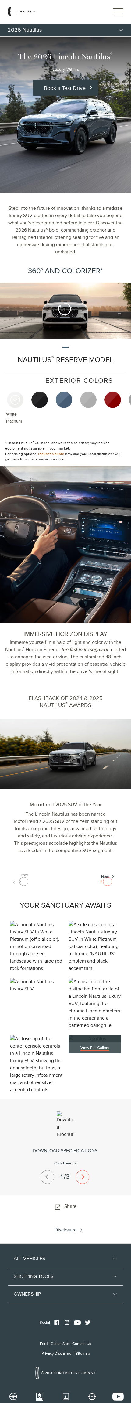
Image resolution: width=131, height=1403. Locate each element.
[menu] (65, 30)
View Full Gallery (94, 1047)
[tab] (18, 411)
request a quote (51, 454)
